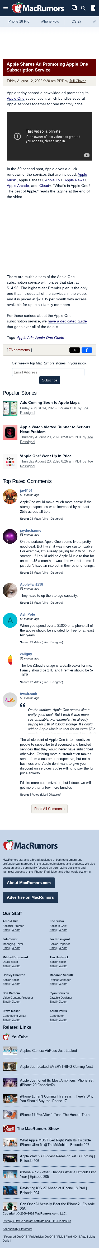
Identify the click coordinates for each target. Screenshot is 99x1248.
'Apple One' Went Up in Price (46, 456)
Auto (83, 1236)
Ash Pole (27, 614)
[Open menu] (6, 8)
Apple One (16, 98)
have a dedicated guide (67, 321)
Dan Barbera (11, 993)
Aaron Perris (58, 1010)
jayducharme (30, 530)
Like (45, 518)
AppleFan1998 (31, 584)
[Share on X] (74, 350)
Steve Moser (11, 1010)
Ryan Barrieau (59, 993)
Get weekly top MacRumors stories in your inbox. (49, 363)
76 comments (19, 350)
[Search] (85, 8)
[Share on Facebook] (87, 350)
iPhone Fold (50, 21)
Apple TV (52, 180)
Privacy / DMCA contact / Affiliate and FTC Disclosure (37, 1220)
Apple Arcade (18, 185)
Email (6, 929)
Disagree (56, 518)
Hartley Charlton (14, 975)
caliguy (26, 654)
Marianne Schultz (62, 975)
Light (92, 1236)
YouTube (20, 1037)
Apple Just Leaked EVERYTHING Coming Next (56, 1067)
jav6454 (26, 491)
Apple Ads (25, 337)
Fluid (60, 1236)
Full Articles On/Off (41, 1236)
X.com (16, 929)
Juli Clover (77, 81)
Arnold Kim (10, 921)
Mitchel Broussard (15, 957)
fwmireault (28, 694)
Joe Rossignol (60, 939)
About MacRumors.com (29, 882)
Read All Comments (49, 809)
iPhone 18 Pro (18, 21)
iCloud (44, 185)
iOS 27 (76, 21)
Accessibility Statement (17, 1228)
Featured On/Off (14, 1236)
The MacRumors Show (38, 1128)
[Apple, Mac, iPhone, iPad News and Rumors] (38, 14)
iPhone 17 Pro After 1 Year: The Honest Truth (54, 1115)
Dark (6, 1240)
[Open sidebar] (93, 8)
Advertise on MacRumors (30, 897)
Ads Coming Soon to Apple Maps (50, 402)
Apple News (74, 180)
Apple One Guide (49, 337)
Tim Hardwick (59, 957)
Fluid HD (71, 1236)
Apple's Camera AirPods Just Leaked (48, 1051)
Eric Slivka (57, 921)
